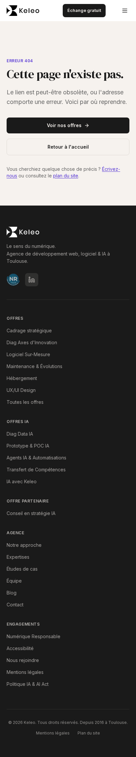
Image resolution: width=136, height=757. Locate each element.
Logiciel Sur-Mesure (28, 354)
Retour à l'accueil (68, 147)
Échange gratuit (84, 10)
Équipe (14, 581)
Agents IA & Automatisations (36, 457)
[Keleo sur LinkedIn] (31, 279)
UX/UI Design (21, 390)
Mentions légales (25, 672)
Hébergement (22, 378)
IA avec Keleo (22, 481)
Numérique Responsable (33, 636)
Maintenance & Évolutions (34, 366)
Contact (15, 604)
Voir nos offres (64, 125)
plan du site (65, 175)
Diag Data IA (20, 434)
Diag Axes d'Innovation (32, 342)
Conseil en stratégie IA (31, 513)
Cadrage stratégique (29, 330)
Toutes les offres (25, 402)
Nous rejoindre (23, 660)
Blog (12, 592)
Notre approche (24, 545)
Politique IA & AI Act (28, 684)
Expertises (18, 557)
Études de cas (22, 569)
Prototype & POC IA (28, 446)
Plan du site (89, 733)
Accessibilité (20, 648)
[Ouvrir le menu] (125, 10)
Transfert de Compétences (36, 469)
